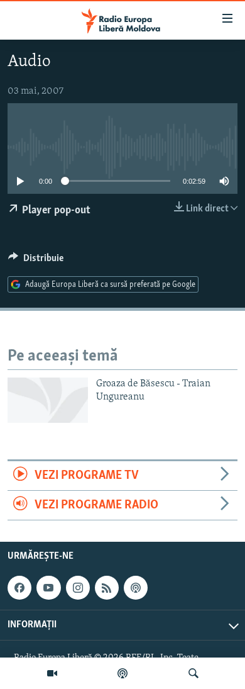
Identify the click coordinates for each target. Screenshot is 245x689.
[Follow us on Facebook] (19, 588)
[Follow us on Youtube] (48, 588)
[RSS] (107, 588)
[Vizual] (52, 673)
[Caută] (193, 673)
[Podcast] (122, 673)
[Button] (35, 261)
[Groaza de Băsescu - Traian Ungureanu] (48, 400)
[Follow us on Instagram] (78, 588)
